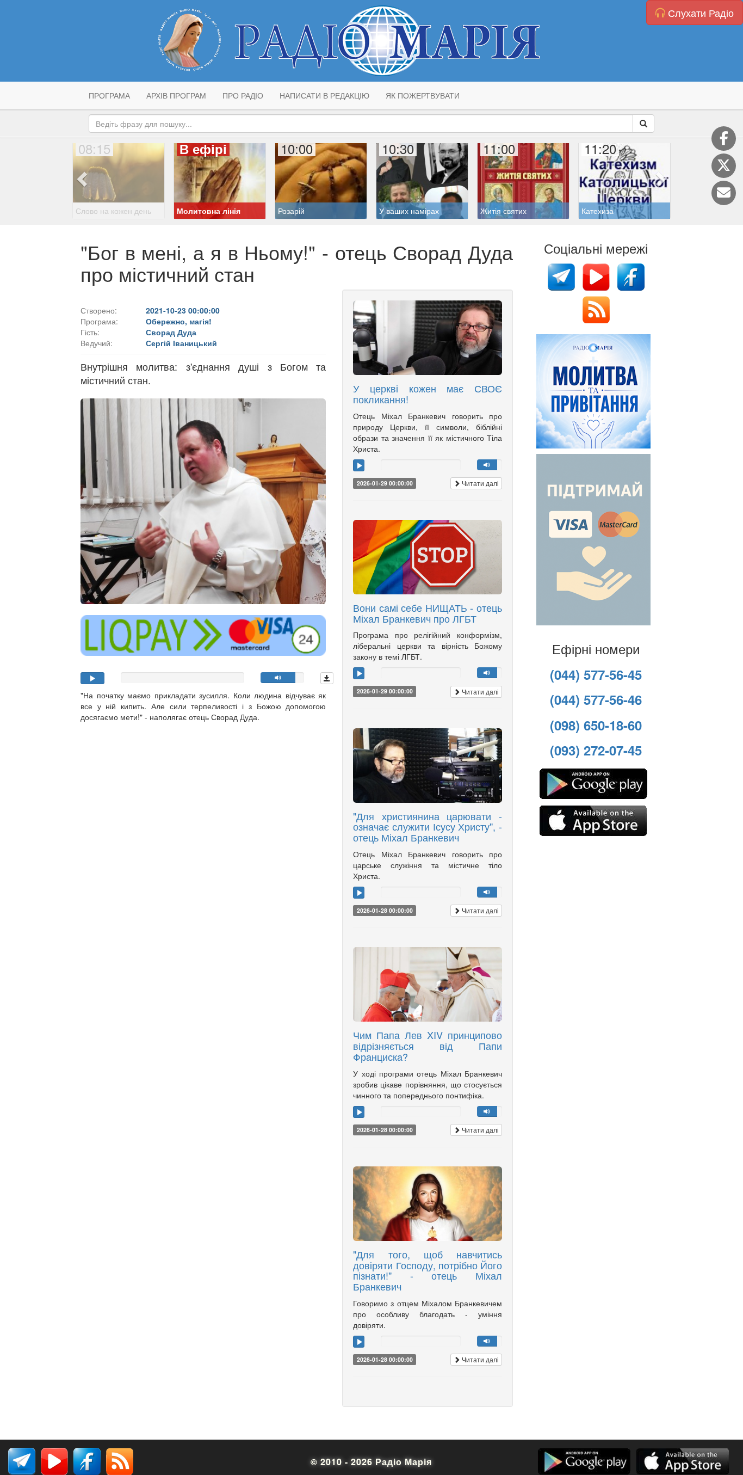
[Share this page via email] (723, 193)
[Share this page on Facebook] (723, 138)
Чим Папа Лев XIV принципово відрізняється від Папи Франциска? (427, 1046)
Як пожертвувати (423, 95)
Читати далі (479, 483)
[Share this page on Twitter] (723, 165)
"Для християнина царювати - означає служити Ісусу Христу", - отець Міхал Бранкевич (427, 827)
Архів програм (176, 95)
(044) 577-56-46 (596, 699)
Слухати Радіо (699, 12)
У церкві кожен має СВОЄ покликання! (427, 393)
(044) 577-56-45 (596, 674)
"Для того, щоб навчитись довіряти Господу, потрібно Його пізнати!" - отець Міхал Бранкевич (427, 1270)
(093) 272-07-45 (596, 750)
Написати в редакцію (324, 95)
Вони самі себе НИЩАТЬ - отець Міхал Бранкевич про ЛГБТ (427, 612)
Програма (109, 95)
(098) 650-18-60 (596, 725)
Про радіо (242, 95)
